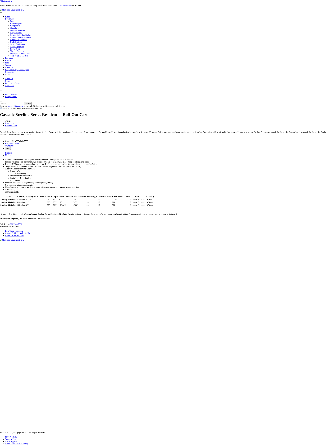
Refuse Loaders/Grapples (20, 37)
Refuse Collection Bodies (20, 35)
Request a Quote (12, 143)
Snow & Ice (15, 49)
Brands (8, 60)
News (7, 81)
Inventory (9, 58)
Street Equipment (17, 46)
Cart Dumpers (16, 23)
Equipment (9, 19)
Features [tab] (8, 153)
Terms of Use (10, 439)
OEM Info (9, 146)
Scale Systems (16, 42)
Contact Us (9, 72)
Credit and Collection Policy (16, 444)
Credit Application (12, 441)
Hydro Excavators (17, 30)
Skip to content (6, 1)
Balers (12, 21)
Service (8, 65)
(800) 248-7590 (16, 224)
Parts (7, 63)
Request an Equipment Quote (17, 70)
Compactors (15, 26)
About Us (9, 67)
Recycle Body (16, 33)
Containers (14, 28)
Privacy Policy (11, 437)
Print (8, 148)
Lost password (11, 97)
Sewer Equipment (17, 44)
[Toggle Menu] (1, 12)
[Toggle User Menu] (1, 90)
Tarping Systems (17, 51)
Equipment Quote (12, 83)
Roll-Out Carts (11, 125)
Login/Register (11, 94)
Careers (8, 74)
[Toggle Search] (1, 101)
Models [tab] (8, 155)
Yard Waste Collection (19, 56)
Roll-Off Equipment (18, 40)
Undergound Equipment (20, 53)
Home (7, 16)
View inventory (64, 5)
